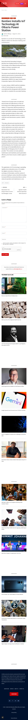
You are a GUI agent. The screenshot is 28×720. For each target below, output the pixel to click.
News (15, 18)
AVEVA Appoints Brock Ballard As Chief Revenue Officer (13, 386)
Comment (4, 207)
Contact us (21, 688)
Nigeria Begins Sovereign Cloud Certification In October (13, 643)
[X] (15, 700)
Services (12, 688)
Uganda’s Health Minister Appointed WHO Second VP (21, 190)
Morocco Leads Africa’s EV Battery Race (9, 295)
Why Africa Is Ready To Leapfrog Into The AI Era (11, 553)
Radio (22, 3)
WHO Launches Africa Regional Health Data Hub (11, 319)
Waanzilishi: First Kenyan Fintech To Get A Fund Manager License (7, 190)
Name (4, 227)
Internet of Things (5, 18)
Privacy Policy (14, 712)
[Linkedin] (9, 700)
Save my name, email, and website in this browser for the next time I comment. (14, 244)
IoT (3, 182)
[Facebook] (12, 700)
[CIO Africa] (4, 3)
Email (4, 233)
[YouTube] (18, 700)
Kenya (11, 18)
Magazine (17, 3)
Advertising (6, 688)
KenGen (7, 182)
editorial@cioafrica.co (18, 269)
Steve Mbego (8, 33)
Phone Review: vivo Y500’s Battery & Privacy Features (12, 594)
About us (16, 688)
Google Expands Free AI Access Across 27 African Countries (13, 410)
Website (4, 239)
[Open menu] (25, 4)
